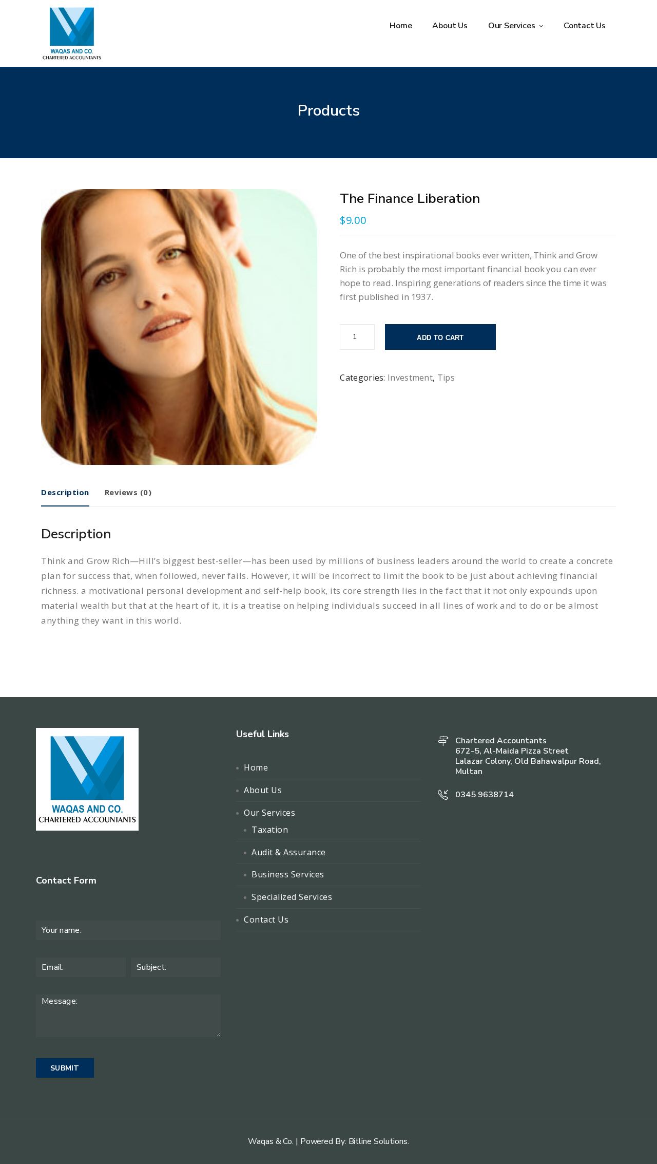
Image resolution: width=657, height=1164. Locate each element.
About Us (449, 25)
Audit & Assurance (289, 852)
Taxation (270, 829)
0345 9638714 (484, 795)
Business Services (288, 874)
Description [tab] (65, 492)
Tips (446, 377)
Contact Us (585, 25)
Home (401, 25)
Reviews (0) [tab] (128, 492)
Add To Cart (440, 338)
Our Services (512, 25)
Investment (410, 377)
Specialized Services (292, 897)
